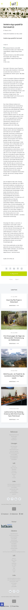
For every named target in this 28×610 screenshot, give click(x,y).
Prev (11, 279)
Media (14, 561)
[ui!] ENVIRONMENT (14, 542)
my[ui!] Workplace (14, 533)
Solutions (14, 531)
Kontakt (14, 477)
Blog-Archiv (15, 273)
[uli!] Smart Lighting (14, 451)
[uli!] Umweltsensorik (14, 449)
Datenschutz (15, 514)
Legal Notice (6, 606)
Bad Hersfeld (14, 436)
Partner (14, 522)
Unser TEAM (14, 472)
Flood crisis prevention (14, 535)
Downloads (14, 471)
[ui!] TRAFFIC (14, 543)
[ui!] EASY (14, 550)
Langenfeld (14, 438)
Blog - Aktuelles (14, 467)
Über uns (14, 466)
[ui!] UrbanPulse (14, 446)
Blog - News (14, 560)
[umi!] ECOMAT (14, 454)
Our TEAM (14, 565)
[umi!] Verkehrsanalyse (14, 453)
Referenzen (14, 432)
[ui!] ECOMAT (14, 487)
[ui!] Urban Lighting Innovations (14, 484)
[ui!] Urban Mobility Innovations (14, 486)
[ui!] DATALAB (14, 540)
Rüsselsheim (14, 439)
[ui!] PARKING (14, 545)
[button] (2, 4)
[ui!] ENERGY (14, 459)
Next (16, 279)
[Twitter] (6, 268)
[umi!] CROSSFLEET (14, 456)
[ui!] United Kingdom (14, 492)
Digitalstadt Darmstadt (14, 434)
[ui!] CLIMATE (14, 546)
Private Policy (15, 606)
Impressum (6, 514)
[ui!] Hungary (14, 490)
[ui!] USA (14, 494)
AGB (22, 514)
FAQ (14, 476)
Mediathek (14, 469)
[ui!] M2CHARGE (14, 548)
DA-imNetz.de (10, 258)
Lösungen (14, 443)
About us (14, 558)
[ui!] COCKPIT (14, 448)
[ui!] (14, 555)
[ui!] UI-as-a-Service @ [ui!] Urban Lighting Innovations (14, 551)
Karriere (14, 474)
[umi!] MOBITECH (14, 457)
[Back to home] (14, 4)
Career (14, 566)
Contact (14, 570)
